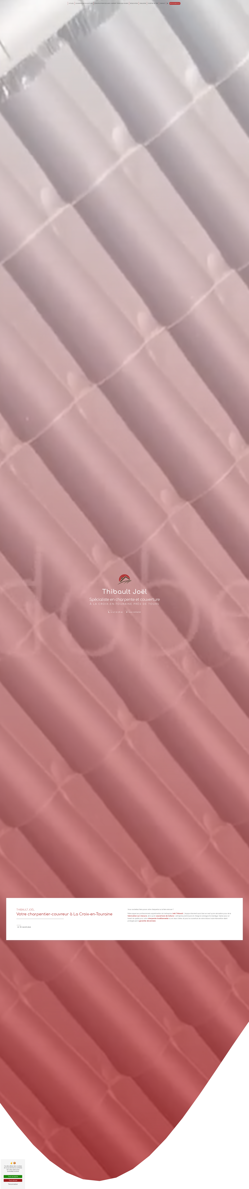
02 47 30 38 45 (116, 612)
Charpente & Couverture (84, 3)
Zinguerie (142, 3)
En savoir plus (25, 927)
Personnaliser (13, 1184)
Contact (162, 3)
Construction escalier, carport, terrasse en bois (111, 3)
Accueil (71, 3)
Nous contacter (134, 612)
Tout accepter (13, 1176)
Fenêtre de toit (153, 3)
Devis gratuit (175, 3)
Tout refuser (13, 1180)
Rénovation (134, 3)
